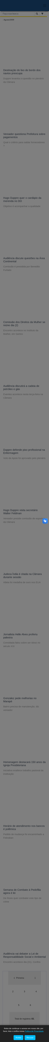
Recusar (30, 1038)
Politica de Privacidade (34, 1031)
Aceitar (18, 1038)
